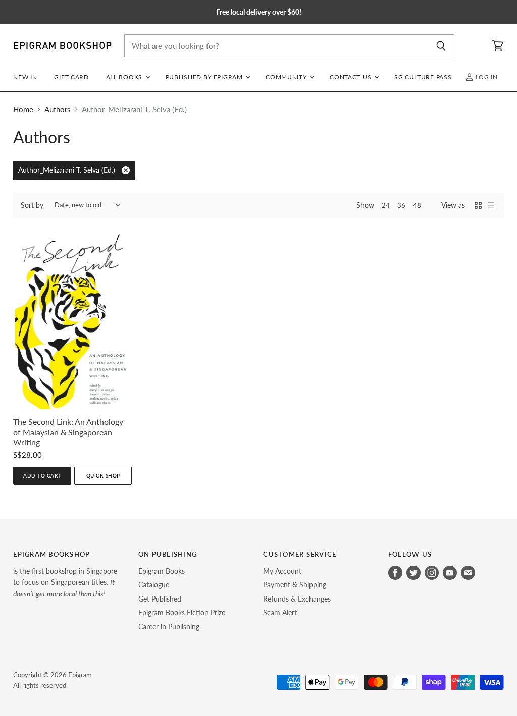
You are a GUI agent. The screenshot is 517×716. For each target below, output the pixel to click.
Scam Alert (280, 612)
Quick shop (103, 475)
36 (401, 205)
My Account (282, 571)
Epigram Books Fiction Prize (181, 612)
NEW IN (25, 77)
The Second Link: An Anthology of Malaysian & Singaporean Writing (68, 432)
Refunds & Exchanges (297, 598)
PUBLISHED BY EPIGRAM (205, 77)
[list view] (491, 205)
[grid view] (478, 205)
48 (417, 205)
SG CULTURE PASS (422, 77)
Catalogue (153, 584)
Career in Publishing (168, 626)
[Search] (441, 45)
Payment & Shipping (294, 584)
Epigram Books (161, 571)
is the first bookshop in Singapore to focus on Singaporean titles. (65, 582)
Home (23, 109)
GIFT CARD (71, 77)
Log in (486, 77)
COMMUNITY (287, 77)
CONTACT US (351, 77)
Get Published (159, 598)
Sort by (32, 205)
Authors (57, 109)
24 (386, 205)
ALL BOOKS (125, 77)
